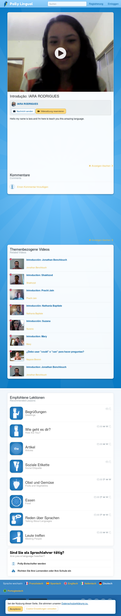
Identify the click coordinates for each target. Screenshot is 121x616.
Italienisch (90, 583)
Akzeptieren (15, 608)
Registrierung (96, 3)
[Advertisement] (60, 142)
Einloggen (113, 3)
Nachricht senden (24, 111)
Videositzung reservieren (52, 111)
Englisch (72, 583)
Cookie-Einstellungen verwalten (41, 608)
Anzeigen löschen (101, 165)
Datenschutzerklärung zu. (75, 603)
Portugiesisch (15, 590)
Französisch (36, 583)
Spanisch (55, 583)
